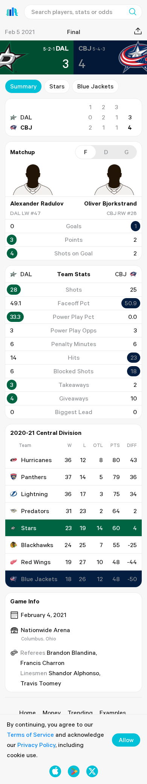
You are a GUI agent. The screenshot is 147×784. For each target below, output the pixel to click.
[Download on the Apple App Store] (55, 771)
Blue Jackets (95, 86)
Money (52, 712)
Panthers (33, 477)
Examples (113, 712)
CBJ (26, 127)
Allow (126, 740)
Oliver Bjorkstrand (110, 203)
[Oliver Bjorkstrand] (114, 179)
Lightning (34, 494)
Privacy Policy (36, 745)
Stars (56, 86)
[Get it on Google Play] (74, 771)
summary (23, 86)
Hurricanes (36, 460)
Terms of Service (30, 734)
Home (27, 712)
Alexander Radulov (37, 203)
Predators (35, 511)
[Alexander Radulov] (32, 179)
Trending (80, 712)
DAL (26, 117)
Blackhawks (37, 545)
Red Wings (36, 562)
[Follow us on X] (92, 771)
